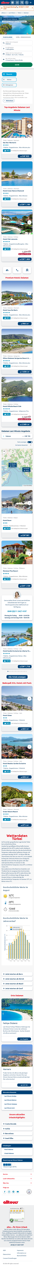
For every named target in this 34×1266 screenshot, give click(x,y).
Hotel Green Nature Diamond (13, 191)
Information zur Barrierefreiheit (21, 1254)
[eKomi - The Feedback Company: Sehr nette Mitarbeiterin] (17, 1215)
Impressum (20, 1250)
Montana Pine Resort (10, 571)
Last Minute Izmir (9, 1108)
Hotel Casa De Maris (10, 310)
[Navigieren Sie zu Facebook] (4, 1191)
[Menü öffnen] (30, 2)
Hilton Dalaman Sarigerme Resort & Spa (17, 358)
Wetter (9, 79)
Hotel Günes (7, 715)
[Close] (32, 8)
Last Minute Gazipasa (10, 1104)
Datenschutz (7, 1254)
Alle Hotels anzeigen (17, 677)
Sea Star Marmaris (9, 143)
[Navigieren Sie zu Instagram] (9, 1191)
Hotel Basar (7, 520)
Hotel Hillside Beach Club (12, 406)
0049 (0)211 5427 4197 (17, 611)
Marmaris (7, 1069)
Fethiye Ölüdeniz (10, 1023)
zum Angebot (24, 1039)
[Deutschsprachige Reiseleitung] (7, 270)
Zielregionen (9, 85)
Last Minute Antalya (10, 1096)
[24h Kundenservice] (17, 270)
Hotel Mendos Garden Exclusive (14, 763)
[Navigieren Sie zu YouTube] (17, 1191)
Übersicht (9, 74)
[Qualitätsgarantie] (27, 270)
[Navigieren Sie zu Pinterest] (13, 1191)
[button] (10, 465)
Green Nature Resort (10, 812)
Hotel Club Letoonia (10, 239)
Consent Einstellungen (10, 1258)
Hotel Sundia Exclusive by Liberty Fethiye (17, 651)
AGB (4, 1250)
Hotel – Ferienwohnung (23, 37)
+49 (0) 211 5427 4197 (17, 1245)
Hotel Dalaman (8, 1149)
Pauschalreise (7, 37)
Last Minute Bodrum (10, 1100)
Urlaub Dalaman (9, 1153)
